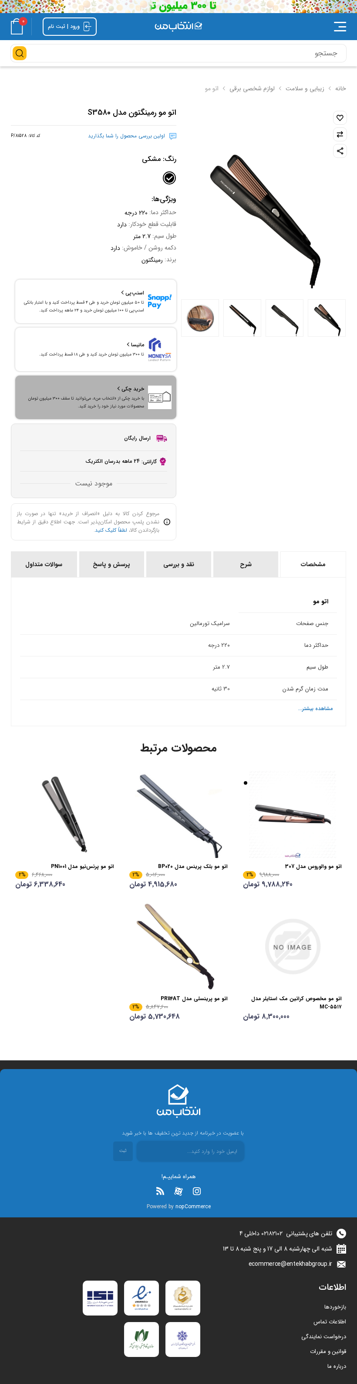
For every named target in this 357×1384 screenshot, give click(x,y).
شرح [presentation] (246, 564)
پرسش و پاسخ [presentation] (111, 564)
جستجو (19, 53)
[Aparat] (178, 1191)
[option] (327, 318)
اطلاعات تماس (329, 1321)
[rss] (160, 1191)
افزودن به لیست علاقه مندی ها (340, 118)
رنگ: (159, 159)
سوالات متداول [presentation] (43, 564)
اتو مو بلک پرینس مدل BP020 (193, 866)
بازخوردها (335, 1307)
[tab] (312, 564)
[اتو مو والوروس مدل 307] (292, 814)
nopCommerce (193, 1207)
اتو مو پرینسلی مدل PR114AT (194, 998)
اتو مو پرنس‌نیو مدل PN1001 (82, 866)
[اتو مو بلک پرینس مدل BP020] (178, 814)
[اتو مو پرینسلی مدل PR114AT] (178, 946)
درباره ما (336, 1366)
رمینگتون (152, 260)
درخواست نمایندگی (323, 1336)
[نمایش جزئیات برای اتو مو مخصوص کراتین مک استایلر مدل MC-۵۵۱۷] (292, 946)
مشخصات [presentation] (313, 564)
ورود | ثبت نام (64, 26)
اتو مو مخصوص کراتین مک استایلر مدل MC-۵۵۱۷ (296, 1002)
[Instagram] (197, 1191)
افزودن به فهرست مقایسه (340, 134)
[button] (283, 26)
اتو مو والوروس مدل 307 (313, 866)
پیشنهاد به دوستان (340, 151)
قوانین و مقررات (328, 1351)
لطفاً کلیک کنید (111, 530)
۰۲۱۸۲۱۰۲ (272, 1233)
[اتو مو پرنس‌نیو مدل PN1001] (64, 814)
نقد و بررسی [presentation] (178, 564)
